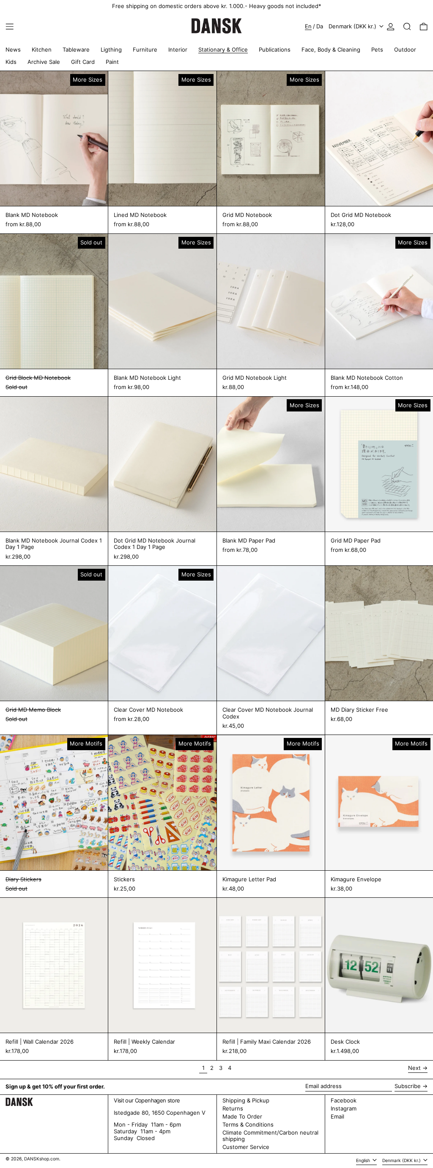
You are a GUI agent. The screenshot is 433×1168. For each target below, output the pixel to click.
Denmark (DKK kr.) (353, 26)
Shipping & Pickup (245, 1100)
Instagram (343, 1108)
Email (337, 1116)
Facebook (343, 1100)
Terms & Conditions (248, 1124)
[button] (407, 26)
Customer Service (245, 1146)
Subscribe (408, 1086)
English (363, 1160)
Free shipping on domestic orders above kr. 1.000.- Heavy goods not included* (216, 6)
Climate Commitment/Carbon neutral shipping (270, 1136)
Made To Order (242, 1116)
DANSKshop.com (41, 1159)
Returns (232, 1108)
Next (414, 1067)
